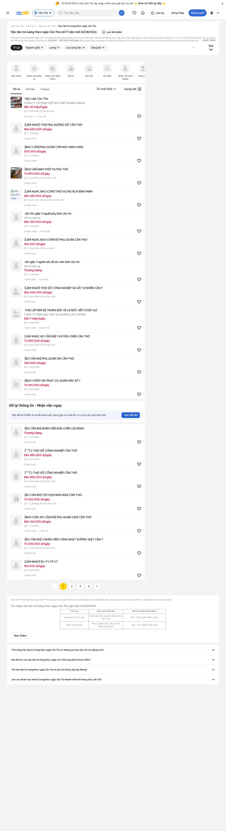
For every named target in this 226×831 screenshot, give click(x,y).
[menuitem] (16, 72)
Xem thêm (20, 635)
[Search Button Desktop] (121, 13)
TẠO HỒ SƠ (131, 415)
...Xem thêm (208, 40)
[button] (222, 3)
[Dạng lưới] (139, 89)
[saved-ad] (134, 12)
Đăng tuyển (197, 12)
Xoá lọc (211, 47)
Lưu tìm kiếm (114, 32)
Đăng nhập (177, 12)
